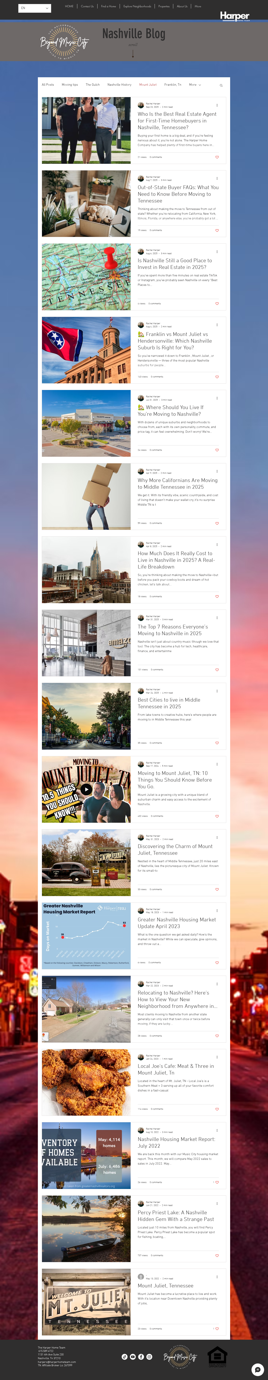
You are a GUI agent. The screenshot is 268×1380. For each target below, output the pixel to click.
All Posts (48, 85)
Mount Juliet (148, 85)
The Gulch (93, 85)
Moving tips (70, 85)
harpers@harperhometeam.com (57, 1362)
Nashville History (119, 85)
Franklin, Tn (172, 85)
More (193, 85)
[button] (221, 86)
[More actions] (218, 105)
